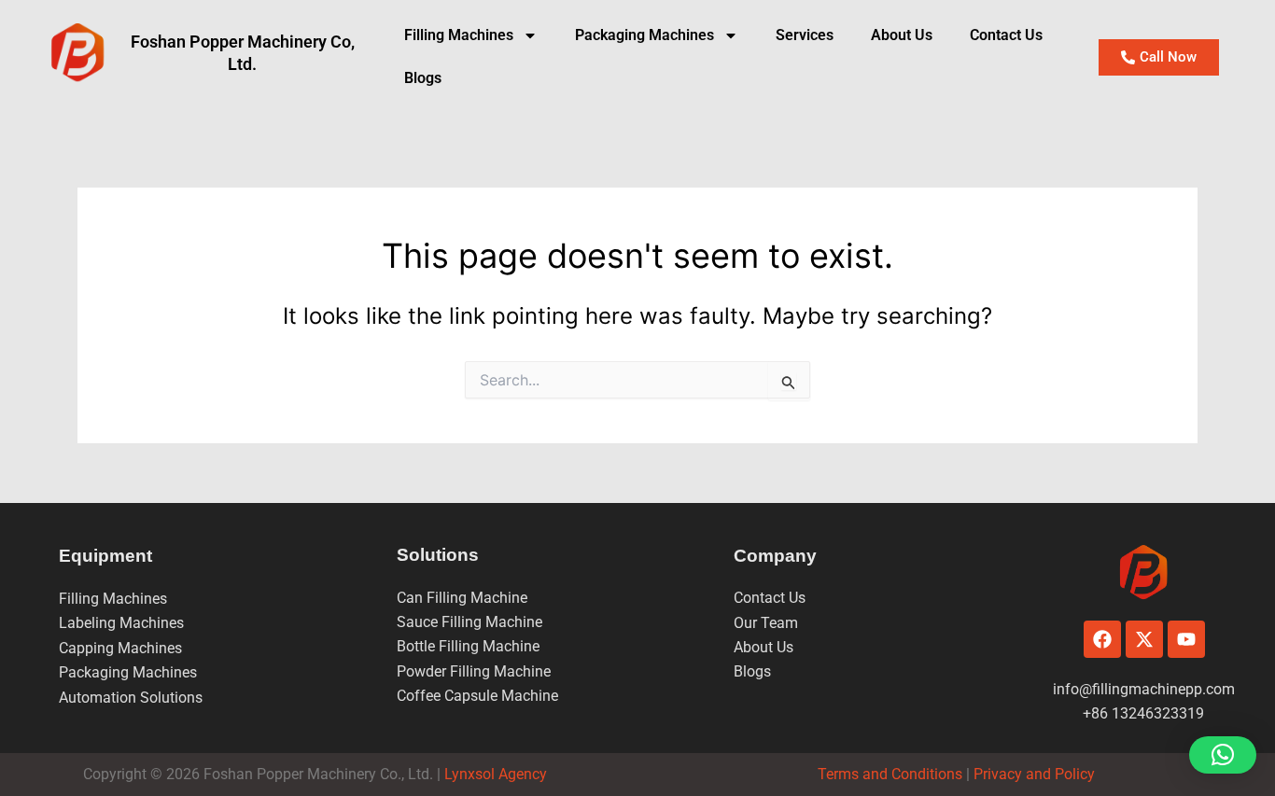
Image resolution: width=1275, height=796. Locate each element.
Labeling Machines (121, 623)
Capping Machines (120, 648)
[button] (1222, 755)
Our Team (766, 623)
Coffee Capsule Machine (477, 696)
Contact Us (1006, 35)
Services (805, 35)
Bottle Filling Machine (468, 646)
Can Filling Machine (462, 598)
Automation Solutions (131, 697)
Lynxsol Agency (499, 774)
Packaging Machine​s (644, 35)
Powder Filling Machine (474, 671)
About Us (901, 35)
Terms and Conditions (890, 774)
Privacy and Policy (1032, 774)
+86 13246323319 (1143, 713)
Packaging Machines (128, 672)
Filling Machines (458, 35)
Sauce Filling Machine (469, 622)
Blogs (422, 78)
